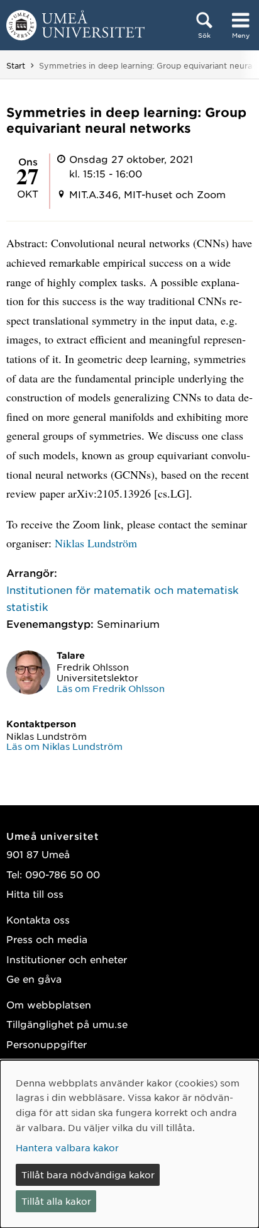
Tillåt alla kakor (56, 1201)
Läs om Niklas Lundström (64, 746)
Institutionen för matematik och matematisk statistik (122, 598)
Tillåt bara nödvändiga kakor (88, 1174)
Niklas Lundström (96, 542)
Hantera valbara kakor (67, 1147)
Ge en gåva (34, 979)
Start (15, 65)
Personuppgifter (46, 1044)
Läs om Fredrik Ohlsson (111, 688)
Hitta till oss (34, 894)
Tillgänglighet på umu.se (67, 1024)
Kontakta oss (38, 919)
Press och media (46, 939)
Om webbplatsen (48, 1004)
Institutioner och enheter (66, 959)
